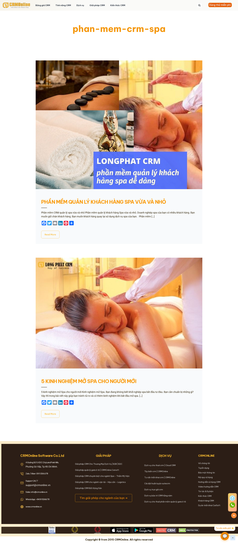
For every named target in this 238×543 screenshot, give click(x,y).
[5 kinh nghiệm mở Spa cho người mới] (119, 313)
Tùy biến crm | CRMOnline (156, 471)
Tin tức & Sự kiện (205, 491)
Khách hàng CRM (206, 501)
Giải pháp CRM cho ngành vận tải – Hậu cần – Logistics (100, 482)
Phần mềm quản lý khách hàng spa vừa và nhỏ (103, 202)
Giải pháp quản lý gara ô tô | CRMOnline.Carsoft (97, 470)
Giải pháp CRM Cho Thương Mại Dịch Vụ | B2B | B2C (98, 464)
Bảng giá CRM (43, 5)
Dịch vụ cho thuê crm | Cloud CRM (160, 465)
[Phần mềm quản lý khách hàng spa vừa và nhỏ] (119, 124)
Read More (50, 234)
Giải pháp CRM (97, 5)
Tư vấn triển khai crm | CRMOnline (159, 477)
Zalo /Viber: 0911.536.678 (37, 473)
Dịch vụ (80, 5)
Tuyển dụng (203, 468)
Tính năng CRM (63, 5)
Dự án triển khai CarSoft (209, 505)
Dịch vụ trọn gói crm (153, 489)
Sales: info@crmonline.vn (36, 492)
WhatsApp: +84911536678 (37, 499)
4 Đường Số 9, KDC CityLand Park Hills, (42, 462)
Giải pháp (103, 456)
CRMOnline (206, 455)
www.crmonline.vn (34, 506)
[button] (199, 5)
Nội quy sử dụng (205, 477)
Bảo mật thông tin (206, 472)
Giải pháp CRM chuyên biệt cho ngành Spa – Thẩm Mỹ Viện (102, 476)
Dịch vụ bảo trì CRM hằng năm (158, 495)
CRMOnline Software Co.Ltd (42, 456)
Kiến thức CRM (117, 5)
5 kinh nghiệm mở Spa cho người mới (88, 381)
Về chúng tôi (204, 463)
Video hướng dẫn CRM (208, 486)
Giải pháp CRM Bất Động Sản (88, 488)
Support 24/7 (32, 481)
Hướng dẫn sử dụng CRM (209, 482)
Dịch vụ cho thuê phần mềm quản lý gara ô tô (165, 501)
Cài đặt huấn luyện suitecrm (157, 483)
